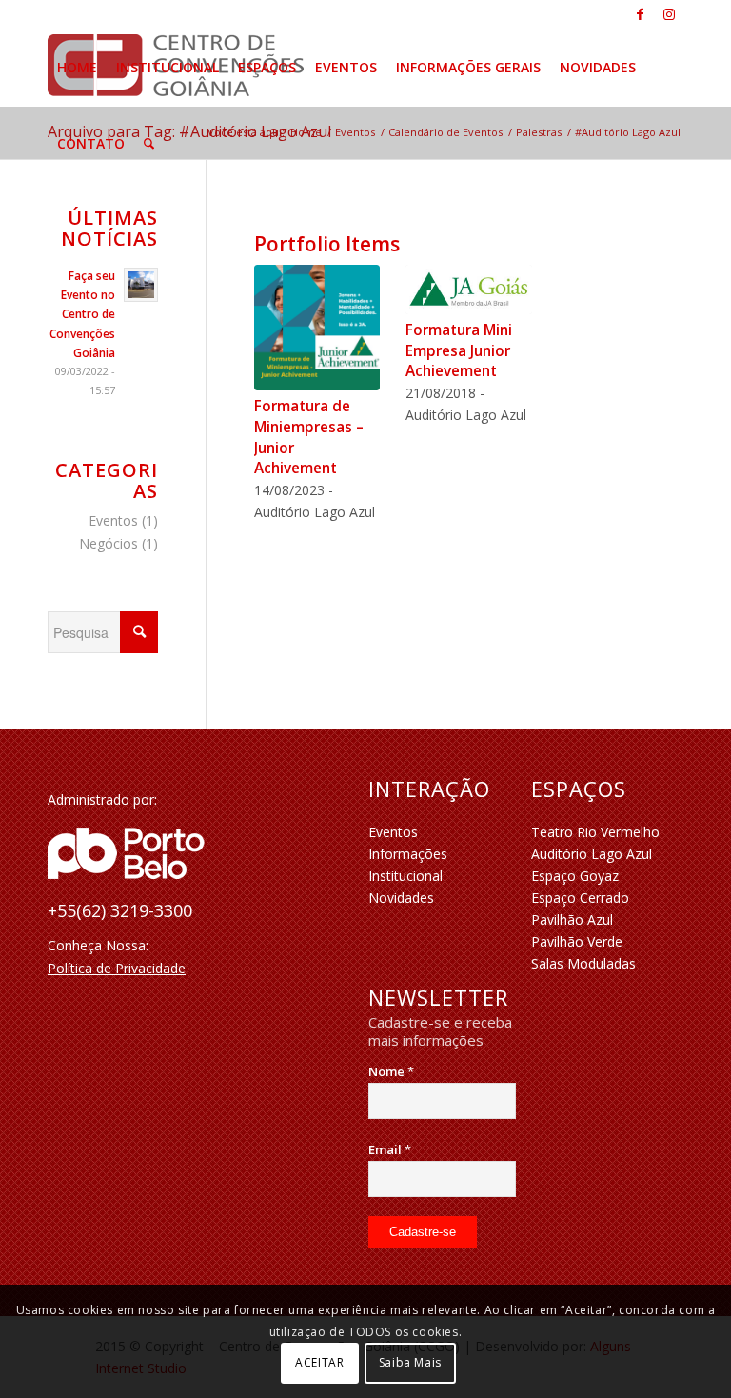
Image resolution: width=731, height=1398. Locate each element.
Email (389, 1149)
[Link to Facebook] (640, 14)
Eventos (113, 520)
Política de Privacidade (117, 968)
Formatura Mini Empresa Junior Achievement (458, 350)
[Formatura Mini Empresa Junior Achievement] (468, 289)
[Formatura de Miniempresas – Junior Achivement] (317, 327)
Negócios (108, 543)
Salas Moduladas (583, 963)
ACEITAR (319, 1362)
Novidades (401, 898)
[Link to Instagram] (669, 14)
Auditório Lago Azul (591, 854)
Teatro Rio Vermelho (595, 832)
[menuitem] (77, 68)
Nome (391, 1071)
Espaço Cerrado (580, 898)
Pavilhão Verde (576, 941)
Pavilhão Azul (572, 919)
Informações (407, 854)
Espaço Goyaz (575, 876)
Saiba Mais (410, 1362)
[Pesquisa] (149, 144)
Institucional (405, 876)
